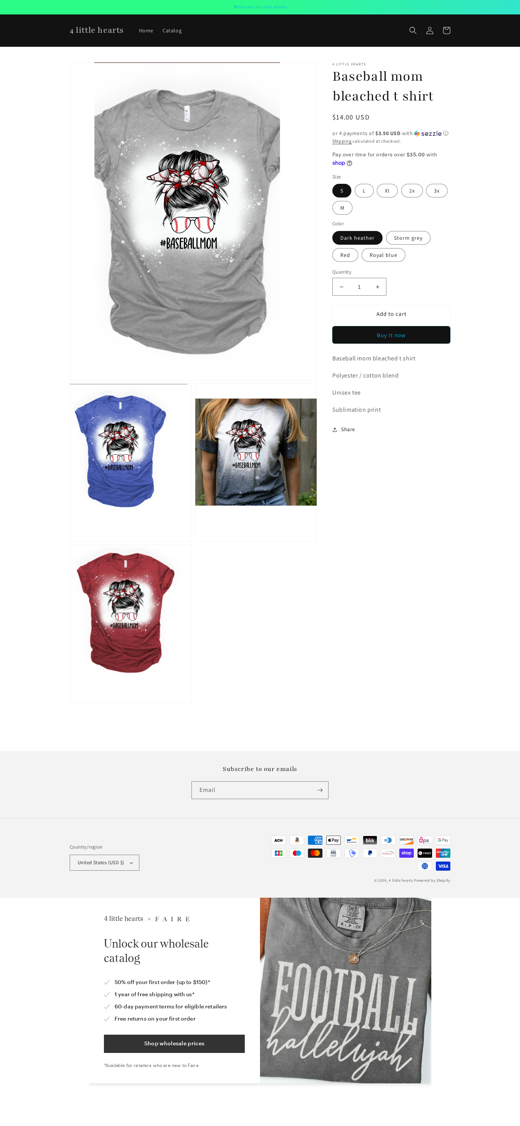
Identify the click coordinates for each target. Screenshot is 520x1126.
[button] (413, 30)
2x (412, 190)
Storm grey (408, 237)
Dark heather (357, 237)
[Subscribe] (319, 790)
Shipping (342, 141)
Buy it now (391, 335)
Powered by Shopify (432, 880)
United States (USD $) (101, 862)
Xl (387, 190)
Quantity (341, 272)
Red (345, 255)
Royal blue (383, 255)
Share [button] (348, 429)
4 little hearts (401, 880)
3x (437, 190)
